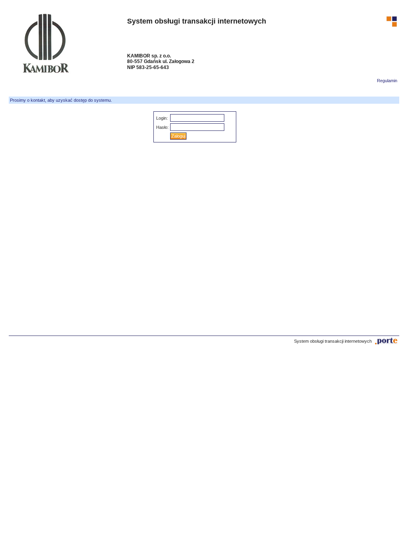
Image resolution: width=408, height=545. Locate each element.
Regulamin (387, 80)
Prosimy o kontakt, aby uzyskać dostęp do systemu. (61, 100)
